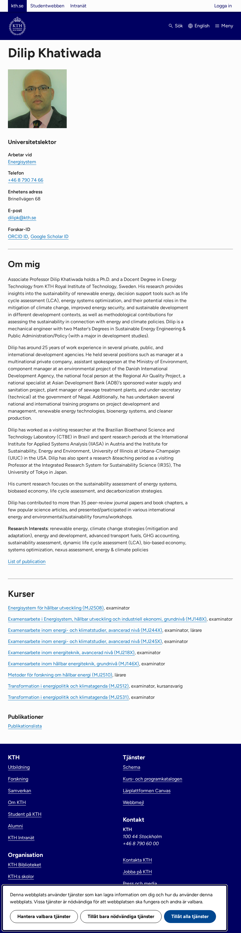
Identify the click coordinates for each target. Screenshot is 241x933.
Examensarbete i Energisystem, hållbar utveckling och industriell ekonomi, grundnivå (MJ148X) (107, 619)
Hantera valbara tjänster (44, 916)
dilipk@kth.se (22, 217)
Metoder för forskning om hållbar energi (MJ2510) (60, 675)
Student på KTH (24, 814)
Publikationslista (25, 726)
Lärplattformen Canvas (146, 790)
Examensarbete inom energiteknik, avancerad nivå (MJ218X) (71, 652)
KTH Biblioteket (24, 864)
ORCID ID (18, 236)
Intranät (78, 6)
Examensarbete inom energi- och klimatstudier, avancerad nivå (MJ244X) (85, 630)
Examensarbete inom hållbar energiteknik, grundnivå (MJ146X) (73, 663)
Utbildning (19, 767)
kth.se (17, 6)
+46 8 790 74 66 (25, 180)
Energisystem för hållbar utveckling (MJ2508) (56, 608)
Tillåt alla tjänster (190, 916)
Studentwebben (47, 6)
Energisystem (22, 162)
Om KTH (17, 802)
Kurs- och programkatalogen (152, 779)
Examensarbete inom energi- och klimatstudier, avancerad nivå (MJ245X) (85, 641)
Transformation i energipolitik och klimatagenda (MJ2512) (68, 686)
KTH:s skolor (21, 876)
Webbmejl (133, 802)
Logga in (223, 6)
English (202, 26)
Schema (131, 767)
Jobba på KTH (137, 872)
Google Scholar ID (49, 236)
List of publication (27, 561)
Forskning (18, 779)
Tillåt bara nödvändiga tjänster (121, 916)
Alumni (15, 826)
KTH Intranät (21, 837)
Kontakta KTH (137, 860)
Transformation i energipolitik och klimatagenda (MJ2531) (68, 697)
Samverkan (19, 790)
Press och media (140, 883)
